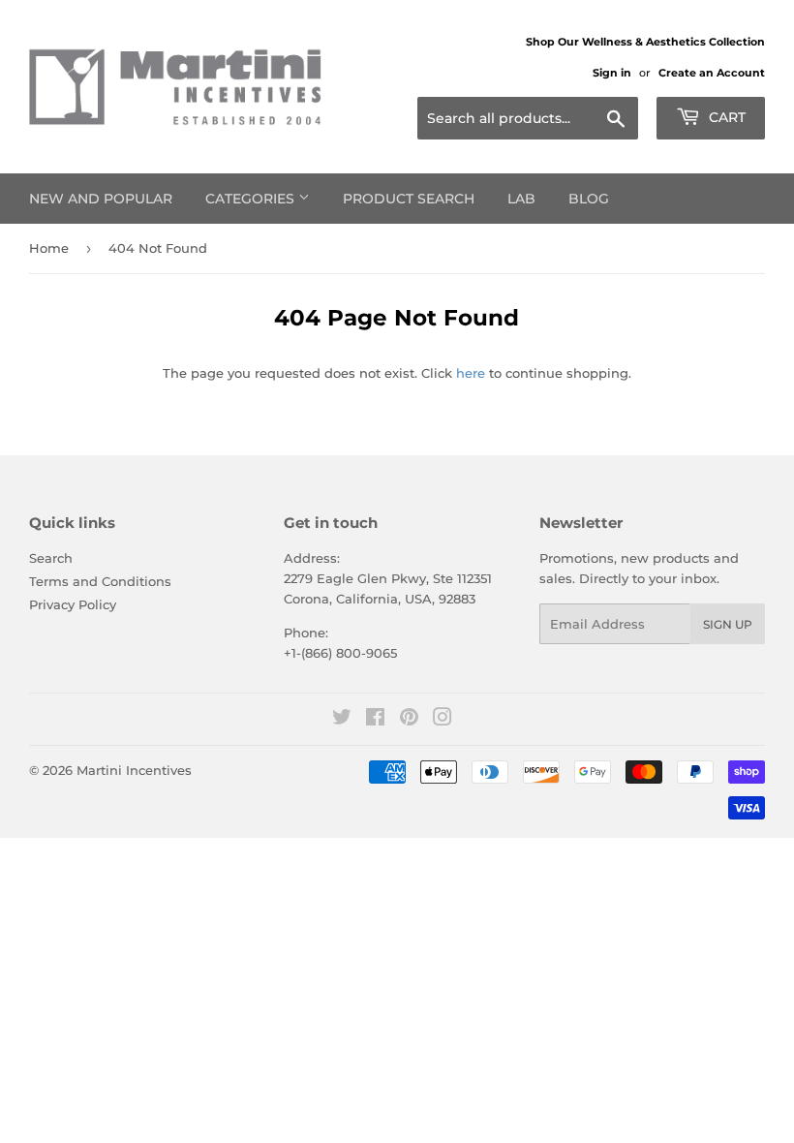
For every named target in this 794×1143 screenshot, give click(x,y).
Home (49, 248)
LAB (521, 198)
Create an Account (711, 72)
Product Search (408, 198)
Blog (588, 198)
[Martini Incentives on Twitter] (341, 719)
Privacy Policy (72, 604)
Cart (725, 117)
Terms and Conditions (100, 581)
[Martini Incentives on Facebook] (375, 719)
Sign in (612, 72)
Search (51, 558)
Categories (251, 198)
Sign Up (727, 624)
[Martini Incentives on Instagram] (442, 719)
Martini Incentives (134, 770)
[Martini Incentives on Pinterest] (409, 719)
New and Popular (100, 198)
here (470, 373)
